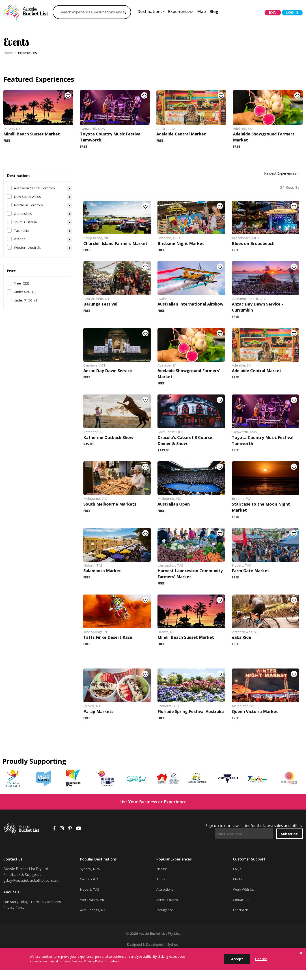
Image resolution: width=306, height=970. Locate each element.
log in (292, 12)
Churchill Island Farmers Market (115, 243)
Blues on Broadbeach (253, 243)
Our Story (10, 901)
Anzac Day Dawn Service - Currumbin (257, 307)
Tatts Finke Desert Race (107, 637)
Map (201, 11)
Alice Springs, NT (93, 910)
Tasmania (21, 230)
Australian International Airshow (190, 304)
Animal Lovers (167, 899)
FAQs (237, 869)
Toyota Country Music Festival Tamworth (111, 137)
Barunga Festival (100, 304)
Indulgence (164, 910)
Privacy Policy (13, 907)
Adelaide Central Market (181, 134)
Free (21, 283)
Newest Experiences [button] (280, 173)
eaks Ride (241, 637)
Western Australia (27, 247)
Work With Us (243, 889)
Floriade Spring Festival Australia (190, 711)
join (272, 12)
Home (8, 52)
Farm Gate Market (250, 570)
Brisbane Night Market (180, 243)
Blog (213, 11)
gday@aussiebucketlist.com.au (31, 880)
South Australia (25, 222)
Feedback (240, 910)
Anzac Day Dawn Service (107, 370)
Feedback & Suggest (21, 874)
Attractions (164, 889)
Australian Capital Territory (34, 188)
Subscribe (289, 833)
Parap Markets (98, 711)
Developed (154, 944)
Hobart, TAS (89, 889)
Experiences (180, 11)
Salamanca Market (102, 570)
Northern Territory (28, 205)
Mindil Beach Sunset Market (31, 134)
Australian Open (173, 504)
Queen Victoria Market (255, 711)
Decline (261, 959)
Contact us (241, 899)
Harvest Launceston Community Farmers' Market (190, 573)
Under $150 (26, 300)
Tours (161, 879)
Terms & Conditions (45, 901)
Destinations (149, 11)
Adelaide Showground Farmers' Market (264, 137)
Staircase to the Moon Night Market (261, 507)
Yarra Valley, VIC (92, 899)
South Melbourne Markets (109, 504)
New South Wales (27, 196)
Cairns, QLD (89, 879)
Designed (134, 944)
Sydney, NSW (90, 869)
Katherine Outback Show (108, 437)
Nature (161, 869)
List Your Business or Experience (153, 801)
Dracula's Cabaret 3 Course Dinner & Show (184, 440)
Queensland (23, 213)
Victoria (19, 239)
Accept (237, 959)
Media (237, 879)
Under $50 (25, 291)
